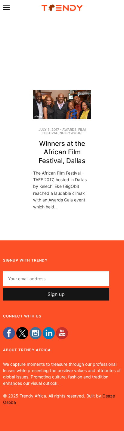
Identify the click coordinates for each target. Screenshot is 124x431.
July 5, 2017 (49, 129)
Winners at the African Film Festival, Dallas (62, 152)
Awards (69, 129)
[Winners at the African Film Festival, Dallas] (62, 104)
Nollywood (71, 133)
